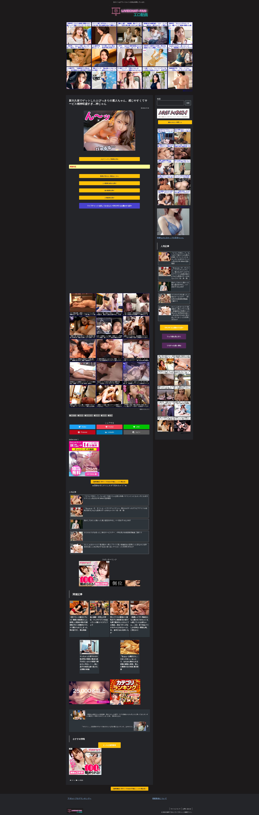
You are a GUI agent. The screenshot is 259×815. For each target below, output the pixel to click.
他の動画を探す (109, 190)
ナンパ (97, 415)
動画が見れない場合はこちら (109, 176)
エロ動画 (73, 415)
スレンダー (89, 415)
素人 (111, 415)
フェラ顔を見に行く (174, 336)
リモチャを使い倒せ (174, 345)
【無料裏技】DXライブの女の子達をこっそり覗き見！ (109, 482)
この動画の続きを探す (109, 183)
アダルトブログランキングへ (79, 798)
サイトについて (175, 809)
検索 (159, 98)
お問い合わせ (187, 809)
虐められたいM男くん (175, 122)
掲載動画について (159, 798)
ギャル (81, 415)
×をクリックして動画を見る (109, 159)
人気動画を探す (109, 198)
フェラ (104, 415)
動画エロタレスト (188, 91)
